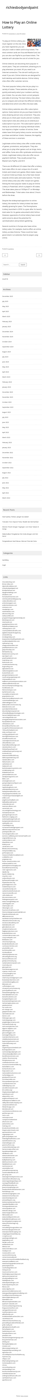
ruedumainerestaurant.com (11, 963)
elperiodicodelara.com (9, 586)
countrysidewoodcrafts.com (11, 631)
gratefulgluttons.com (9, 885)
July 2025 (5, 301)
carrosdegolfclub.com (9, 717)
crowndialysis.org (8, 825)
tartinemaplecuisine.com (10, 1003)
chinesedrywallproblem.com (11, 1054)
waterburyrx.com (8, 1094)
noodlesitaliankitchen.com (11, 641)
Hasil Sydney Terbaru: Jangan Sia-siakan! (15, 517)
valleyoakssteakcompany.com (12, 1103)
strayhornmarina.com (9, 929)
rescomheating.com (9, 1367)
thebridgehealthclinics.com (11, 1139)
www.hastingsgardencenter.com (12, 1263)
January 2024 (6, 387)
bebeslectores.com (8, 707)
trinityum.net (6, 1270)
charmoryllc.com (7, 906)
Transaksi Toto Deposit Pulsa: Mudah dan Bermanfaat (20, 522)
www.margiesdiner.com (9, 1213)
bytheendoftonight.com (10, 880)
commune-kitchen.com (10, 946)
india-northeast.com (9, 732)
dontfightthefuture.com (10, 736)
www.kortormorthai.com (10, 1196)
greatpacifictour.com (9, 1077)
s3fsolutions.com (8, 724)
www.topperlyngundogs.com (11, 1181)
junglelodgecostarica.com (10, 1022)
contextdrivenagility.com (10, 982)
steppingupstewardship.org (11, 1234)
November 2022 (7, 458)
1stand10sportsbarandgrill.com (12, 796)
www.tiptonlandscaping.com (11, 1232)
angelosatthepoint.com (10, 1098)
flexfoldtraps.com (8, 1191)
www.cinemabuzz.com (9, 1249)
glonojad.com (6, 967)
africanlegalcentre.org (9, 956)
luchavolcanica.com (8, 1069)
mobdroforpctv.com (9, 887)
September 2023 (7, 407)
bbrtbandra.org (7, 652)
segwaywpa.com (7, 1134)
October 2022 (6, 463)
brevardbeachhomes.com (10, 726)
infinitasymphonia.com (9, 954)
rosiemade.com (7, 785)
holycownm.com (7, 1071)
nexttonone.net (7, 1166)
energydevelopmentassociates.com (14, 719)
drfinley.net (6, 1342)
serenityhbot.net (7, 1168)
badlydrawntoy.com (8, 1160)
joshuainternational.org (10, 1170)
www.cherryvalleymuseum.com (12, 698)
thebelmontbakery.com (10, 626)
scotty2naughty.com (9, 973)
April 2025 (5, 311)
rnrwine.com (6, 1346)
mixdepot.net (6, 1251)
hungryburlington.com (9, 999)
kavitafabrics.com (8, 1067)
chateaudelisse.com (8, 679)
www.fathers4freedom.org (11, 1179)
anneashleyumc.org (8, 1200)
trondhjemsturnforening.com (12, 1295)
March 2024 (6, 377)
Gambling (11, 249)
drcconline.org (7, 1090)
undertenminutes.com (9, 605)
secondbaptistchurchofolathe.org (13, 1354)
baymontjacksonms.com (10, 1041)
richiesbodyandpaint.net (10, 588)
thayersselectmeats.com (10, 1130)
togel (4, 565)
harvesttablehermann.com (11, 715)
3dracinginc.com (7, 908)
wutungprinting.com (9, 1035)
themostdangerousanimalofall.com (14, 912)
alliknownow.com (8, 916)
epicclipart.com (7, 656)
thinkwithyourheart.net (9, 749)
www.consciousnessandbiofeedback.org (15, 1259)
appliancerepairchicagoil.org (11, 633)
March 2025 (6, 316)
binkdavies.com (7, 940)
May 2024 (5, 367)
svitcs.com (5, 1115)
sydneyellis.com (7, 823)
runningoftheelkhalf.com (10, 1183)
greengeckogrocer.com (9, 815)
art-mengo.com (7, 1009)
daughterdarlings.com (9, 592)
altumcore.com (7, 1122)
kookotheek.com (8, 673)
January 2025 (6, 326)
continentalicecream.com (10, 935)
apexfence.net (7, 1380)
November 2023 (7, 397)
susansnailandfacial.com (10, 1172)
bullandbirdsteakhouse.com (11, 1219)
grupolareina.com (8, 696)
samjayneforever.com (9, 1310)
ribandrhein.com (7, 842)
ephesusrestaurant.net (9, 1276)
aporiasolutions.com (9, 1132)
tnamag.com (6, 1126)
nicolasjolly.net (7, 952)
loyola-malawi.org (8, 874)
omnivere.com (7, 607)
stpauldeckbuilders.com (10, 1204)
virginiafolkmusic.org (9, 838)
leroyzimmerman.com (9, 1340)
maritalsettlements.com (10, 1037)
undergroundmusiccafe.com (11, 1376)
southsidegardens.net (9, 1268)
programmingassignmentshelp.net (13, 618)
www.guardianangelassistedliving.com (14, 1293)
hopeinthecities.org (8, 882)
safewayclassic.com (8, 628)
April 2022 (5, 493)
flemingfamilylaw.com (9, 1344)
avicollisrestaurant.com (10, 1088)
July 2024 (5, 357)
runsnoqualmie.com (8, 1208)
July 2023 (5, 417)
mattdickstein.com (8, 1158)
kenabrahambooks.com (10, 944)
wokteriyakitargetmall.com (11, 819)
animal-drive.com (8, 1124)
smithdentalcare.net (9, 1374)
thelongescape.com (8, 1018)
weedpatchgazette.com (10, 777)
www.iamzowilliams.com (10, 1261)
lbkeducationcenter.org (9, 849)
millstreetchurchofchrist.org (11, 1321)
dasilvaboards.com (8, 925)
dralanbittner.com (8, 772)
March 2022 (6, 498)
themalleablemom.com (10, 995)
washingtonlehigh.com (9, 1238)
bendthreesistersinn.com (10, 1056)
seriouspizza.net (7, 1117)
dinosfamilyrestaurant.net (10, 711)
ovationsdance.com (8, 840)
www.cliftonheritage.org (10, 1223)
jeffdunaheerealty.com (9, 1185)
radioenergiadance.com (10, 671)
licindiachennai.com (8, 590)
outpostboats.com (8, 878)
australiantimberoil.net (9, 709)
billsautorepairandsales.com (11, 1302)
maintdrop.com (7, 660)
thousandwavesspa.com (10, 1081)
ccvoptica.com (7, 1236)
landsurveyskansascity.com (11, 1202)
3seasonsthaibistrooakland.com (13, 855)
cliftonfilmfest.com (8, 743)
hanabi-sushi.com (8, 1242)
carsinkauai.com (7, 1318)
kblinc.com (5, 779)
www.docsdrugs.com (9, 1211)
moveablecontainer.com (10, 694)
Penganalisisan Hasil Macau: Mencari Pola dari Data (19, 541)
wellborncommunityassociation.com (14, 681)
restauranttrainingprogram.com (12, 827)
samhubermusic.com (9, 1378)
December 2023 (7, 392)
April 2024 (5, 372)
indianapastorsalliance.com (11, 1100)
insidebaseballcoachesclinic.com (12, 1316)
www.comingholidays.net (10, 901)
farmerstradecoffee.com (10, 1149)
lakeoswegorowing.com (10, 1348)
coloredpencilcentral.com (10, 741)
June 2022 (5, 483)
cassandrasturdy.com (9, 889)
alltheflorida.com (7, 1314)
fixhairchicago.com (8, 1107)
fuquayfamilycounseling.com (11, 1350)
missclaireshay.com (8, 582)
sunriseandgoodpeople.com (11, 1052)
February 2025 (7, 321)
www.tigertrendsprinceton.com (12, 1177)
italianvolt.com (7, 766)
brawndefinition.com (9, 933)
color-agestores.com (9, 870)
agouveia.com (7, 1352)
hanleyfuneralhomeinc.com (11, 791)
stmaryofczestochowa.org (11, 988)
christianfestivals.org (9, 1024)
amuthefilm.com (7, 948)
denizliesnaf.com (7, 1109)
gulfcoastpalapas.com (9, 1136)
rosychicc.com (7, 876)
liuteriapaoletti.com (8, 1050)
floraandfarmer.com (8, 722)
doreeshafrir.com (7, 976)
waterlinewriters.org (9, 1141)
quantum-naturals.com (9, 1304)
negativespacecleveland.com (11, 1048)
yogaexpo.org (6, 859)
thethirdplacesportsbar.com (11, 1274)
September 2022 (7, 468)
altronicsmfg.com (8, 614)
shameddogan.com (8, 1143)
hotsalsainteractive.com (10, 597)
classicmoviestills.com (9, 893)
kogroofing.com (7, 666)
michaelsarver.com (8, 813)
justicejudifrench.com (9, 990)
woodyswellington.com (10, 1278)
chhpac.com (6, 1359)
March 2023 (6, 437)
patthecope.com (7, 1113)
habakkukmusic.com (9, 1164)
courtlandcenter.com (9, 1084)
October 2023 (6, 402)
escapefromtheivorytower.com (12, 728)
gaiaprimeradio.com (8, 1012)
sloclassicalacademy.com (10, 923)
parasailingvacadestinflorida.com (13, 1323)
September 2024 (7, 347)
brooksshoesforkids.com (10, 1128)
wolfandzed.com (7, 1244)
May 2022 (5, 488)
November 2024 (7, 337)
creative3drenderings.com (10, 1147)
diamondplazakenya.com (10, 1297)
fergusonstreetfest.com (10, 1308)
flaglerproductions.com (10, 931)
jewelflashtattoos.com (9, 647)
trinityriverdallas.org (8, 851)
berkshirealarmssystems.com (12, 768)
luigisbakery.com (7, 1240)
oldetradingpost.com (9, 702)
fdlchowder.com (7, 1215)
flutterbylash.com (8, 1329)
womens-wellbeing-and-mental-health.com (16, 836)
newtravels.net (7, 622)
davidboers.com (7, 1153)
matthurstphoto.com (9, 1312)
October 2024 (6, 342)
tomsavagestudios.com (10, 834)
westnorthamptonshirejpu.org (12, 686)
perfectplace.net (7, 853)
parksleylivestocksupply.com (11, 865)
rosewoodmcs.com (8, 1253)
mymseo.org (6, 1357)
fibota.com (6, 1287)
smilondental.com (8, 804)
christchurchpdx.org (8, 942)
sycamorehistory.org (9, 1255)
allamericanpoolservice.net (11, 829)
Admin (23, 34)
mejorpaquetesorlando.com (11, 794)
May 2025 (5, 306)
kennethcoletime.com (9, 997)
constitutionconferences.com (12, 1111)
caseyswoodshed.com (9, 1105)
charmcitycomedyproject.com (12, 978)
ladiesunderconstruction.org (11, 705)
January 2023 (6, 447)
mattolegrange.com (9, 1020)
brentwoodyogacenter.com (11, 1230)
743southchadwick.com (10, 730)
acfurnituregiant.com (9, 603)
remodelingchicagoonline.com (12, 1227)
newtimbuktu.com (8, 611)
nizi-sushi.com (7, 1007)
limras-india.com (7, 584)
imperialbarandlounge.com (11, 745)
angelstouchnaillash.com (10, 800)
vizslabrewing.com (8, 770)
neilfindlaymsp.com (8, 1086)
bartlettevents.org (8, 692)
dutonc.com (6, 1016)
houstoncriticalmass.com (10, 910)
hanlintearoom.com (8, 1331)
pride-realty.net (7, 1325)
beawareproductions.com (10, 980)
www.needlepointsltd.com (10, 1217)
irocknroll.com (7, 753)
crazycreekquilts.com (9, 937)
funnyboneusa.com (8, 1060)
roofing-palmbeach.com (10, 734)
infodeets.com (7, 595)
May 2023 (5, 427)
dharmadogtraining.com (10, 1361)
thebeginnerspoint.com (10, 899)
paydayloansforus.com (9, 624)
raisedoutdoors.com (9, 747)
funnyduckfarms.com (9, 1333)
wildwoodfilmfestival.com (10, 683)
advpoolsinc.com (7, 1096)
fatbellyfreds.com (8, 1280)
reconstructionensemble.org (11, 1064)
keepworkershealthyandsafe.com (13, 639)
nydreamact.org (7, 643)
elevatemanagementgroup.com (12, 1338)
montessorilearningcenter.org (12, 1306)
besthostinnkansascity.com (11, 1371)
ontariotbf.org (7, 635)
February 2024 (7, 382)
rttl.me (4, 1365)
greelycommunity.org (9, 961)
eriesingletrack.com (8, 781)
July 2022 (5, 478)
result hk (5, 279)
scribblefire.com (7, 857)
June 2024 (5, 362)
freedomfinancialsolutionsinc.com (13, 1189)
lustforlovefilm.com (8, 950)
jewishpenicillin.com (8, 832)
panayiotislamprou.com (10, 675)
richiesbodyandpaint (22, 7)
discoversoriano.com (9, 897)
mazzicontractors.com (9, 1272)
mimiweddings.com (8, 1369)
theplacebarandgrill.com (10, 1092)
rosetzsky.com (7, 965)
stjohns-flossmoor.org (9, 1058)
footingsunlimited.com (9, 1206)
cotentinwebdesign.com (10, 700)
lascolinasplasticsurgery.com (11, 1221)
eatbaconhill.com (8, 616)
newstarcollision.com (9, 806)
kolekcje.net (6, 844)
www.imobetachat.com (10, 1155)
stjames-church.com (9, 971)
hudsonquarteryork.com (10, 1285)
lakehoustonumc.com (9, 1162)
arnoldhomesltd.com (9, 738)
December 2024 (7, 332)
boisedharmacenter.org (10, 868)
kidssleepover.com (8, 620)
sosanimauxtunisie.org (9, 664)
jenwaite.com (6, 1335)
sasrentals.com (7, 808)
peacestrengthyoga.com (10, 1187)
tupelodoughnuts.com (9, 787)
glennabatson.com (8, 927)
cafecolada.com (7, 895)
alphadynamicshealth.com (11, 1327)
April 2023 (5, 432)
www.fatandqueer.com (9, 1198)
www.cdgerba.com (8, 1289)
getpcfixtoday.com (8, 650)
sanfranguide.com (8, 904)
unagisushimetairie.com (10, 645)
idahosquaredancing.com (10, 758)
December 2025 (7, 296)
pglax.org (5, 1045)
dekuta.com (6, 1246)
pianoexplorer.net (8, 1266)
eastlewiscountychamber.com (12, 918)
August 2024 (6, 352)
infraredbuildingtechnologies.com (13, 713)
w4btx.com (6, 798)
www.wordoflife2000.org (10, 755)
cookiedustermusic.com (10, 1062)
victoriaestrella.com (8, 1079)
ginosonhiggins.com (8, 1033)
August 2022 (6, 473)
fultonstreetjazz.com (9, 690)
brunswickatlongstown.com (11, 1001)
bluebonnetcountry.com (10, 654)
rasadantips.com (7, 609)
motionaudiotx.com (8, 1363)
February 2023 (7, 442)
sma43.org (5, 1225)
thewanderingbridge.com (10, 992)
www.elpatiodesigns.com (10, 1282)
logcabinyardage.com (9, 1151)
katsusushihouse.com (9, 959)
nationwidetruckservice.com (11, 1073)
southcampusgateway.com (11, 677)
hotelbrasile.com (7, 688)
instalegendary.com (8, 637)
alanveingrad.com (8, 1031)
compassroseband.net (9, 1119)
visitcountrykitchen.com (10, 1026)
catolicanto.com (7, 846)
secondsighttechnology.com (11, 810)
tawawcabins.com (8, 760)
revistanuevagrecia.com (10, 969)
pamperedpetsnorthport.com (12, 783)
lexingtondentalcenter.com (11, 821)
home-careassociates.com (11, 861)
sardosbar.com (7, 764)
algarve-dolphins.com (9, 1028)
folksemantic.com (8, 762)
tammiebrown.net (8, 1014)
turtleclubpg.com (8, 1075)
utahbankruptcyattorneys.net (12, 751)
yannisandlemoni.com (9, 774)
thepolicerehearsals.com (10, 914)
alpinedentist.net (7, 669)
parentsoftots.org (8, 1145)
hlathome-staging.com (9, 817)
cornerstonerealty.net (9, 1257)
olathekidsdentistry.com (10, 789)
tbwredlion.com (7, 1299)
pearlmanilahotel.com (9, 658)
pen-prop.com (7, 1175)
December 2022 (7, 452)
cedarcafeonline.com (9, 601)
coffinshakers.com (8, 986)
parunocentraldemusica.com (11, 1291)
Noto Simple (24, 1396)
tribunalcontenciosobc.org (11, 921)
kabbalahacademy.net (9, 802)
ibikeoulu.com (6, 984)
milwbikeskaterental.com (10, 1039)
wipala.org (5, 872)
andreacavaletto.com (9, 863)
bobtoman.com (7, 662)
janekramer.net (7, 1005)
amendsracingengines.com (11, 1194)
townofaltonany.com (9, 1043)
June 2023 (5, 422)
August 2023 (6, 412)
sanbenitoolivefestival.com (11, 891)
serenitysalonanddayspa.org (11, 599)
